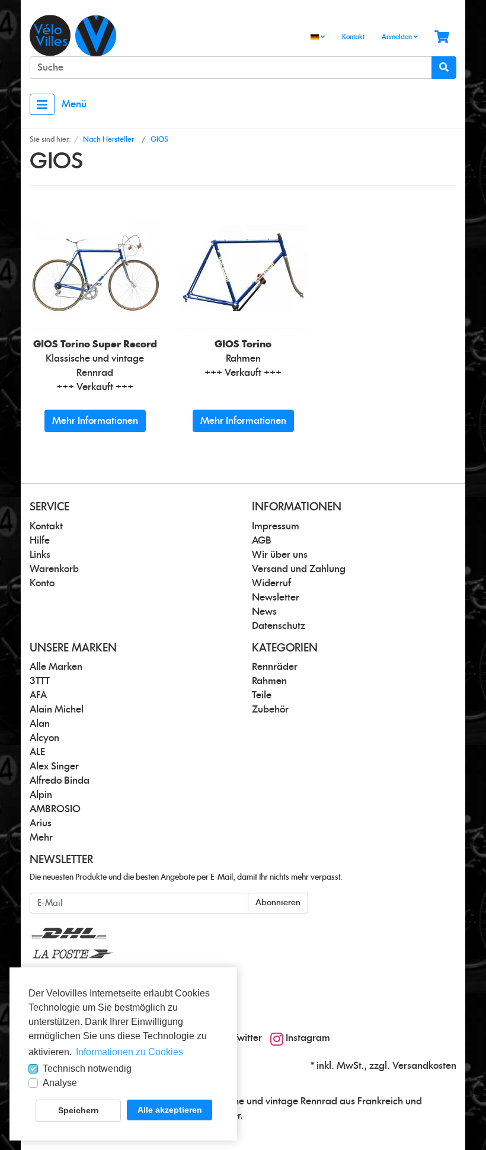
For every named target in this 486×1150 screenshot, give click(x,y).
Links (40, 555)
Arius (41, 823)
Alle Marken (56, 667)
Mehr (41, 837)
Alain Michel (57, 709)
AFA (38, 695)
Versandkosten (424, 1066)
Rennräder (275, 667)
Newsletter (275, 597)
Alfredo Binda (59, 780)
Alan (40, 724)
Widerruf (271, 583)
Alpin (41, 795)
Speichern (78, 1110)
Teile (261, 695)
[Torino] (243, 267)
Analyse (60, 1083)
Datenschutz (278, 626)
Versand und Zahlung (299, 569)
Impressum (275, 526)
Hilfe (40, 540)
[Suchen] (443, 67)
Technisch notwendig (87, 1068)
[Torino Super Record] (95, 268)
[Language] (317, 37)
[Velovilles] (132, 35)
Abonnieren (277, 903)
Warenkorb (54, 569)
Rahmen (269, 681)
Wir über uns (280, 555)
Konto (42, 583)
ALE (37, 752)
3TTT (40, 681)
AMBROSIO (55, 809)
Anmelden (398, 37)
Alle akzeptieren (170, 1109)
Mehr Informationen (95, 421)
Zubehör (270, 709)
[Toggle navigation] (42, 104)
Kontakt (353, 37)
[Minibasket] (441, 38)
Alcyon (44, 738)
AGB (261, 540)
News (264, 611)
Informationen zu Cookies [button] (129, 1052)
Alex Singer (54, 766)
